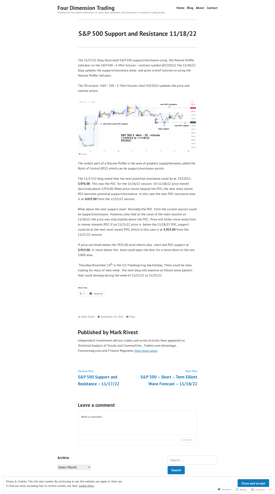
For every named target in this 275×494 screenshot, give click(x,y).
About (200, 8)
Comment (186, 439)
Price (132, 316)
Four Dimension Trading (86, 7)
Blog (190, 8)
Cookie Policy (86, 486)
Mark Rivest (88, 316)
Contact (212, 8)
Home (180, 8)
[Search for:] (193, 460)
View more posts (145, 351)
